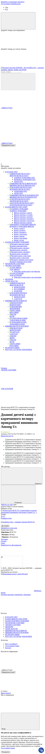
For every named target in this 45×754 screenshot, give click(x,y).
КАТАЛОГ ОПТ (11, 172)
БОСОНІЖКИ (19, 289)
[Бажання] (22, 39)
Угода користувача (8, 4)
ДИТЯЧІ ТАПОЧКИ (13, 265)
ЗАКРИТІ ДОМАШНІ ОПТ (24, 178)
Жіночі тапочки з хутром (23, 215)
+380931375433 (6, 108)
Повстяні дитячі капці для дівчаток (27, 271)
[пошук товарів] (18, 81)
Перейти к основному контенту (12, 2)
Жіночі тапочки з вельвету (24, 219)
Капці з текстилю (20, 234)
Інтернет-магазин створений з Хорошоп (16, 595)
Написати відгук (7, 436)
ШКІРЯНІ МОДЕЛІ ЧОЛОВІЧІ (17, 326)
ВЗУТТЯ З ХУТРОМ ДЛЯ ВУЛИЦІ (18, 350)
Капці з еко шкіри (20, 238)
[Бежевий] (22, 512)
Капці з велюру (19, 230)
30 (2, 516)
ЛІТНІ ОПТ (18, 181)
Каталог (18, 4)
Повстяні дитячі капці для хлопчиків (27, 277)
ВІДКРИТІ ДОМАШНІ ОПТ (25, 180)
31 (4, 516)
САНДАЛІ (18, 299)
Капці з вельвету (20, 232)
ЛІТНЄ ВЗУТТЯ (11, 281)
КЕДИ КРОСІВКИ (12, 348)
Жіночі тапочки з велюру (23, 217)
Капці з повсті (19, 228)
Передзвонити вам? (8, 145)
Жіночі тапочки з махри (23, 223)
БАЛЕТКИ (18, 291)
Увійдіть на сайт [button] (7, 505)
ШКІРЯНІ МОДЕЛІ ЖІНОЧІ (16, 301)
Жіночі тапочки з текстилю (24, 221)
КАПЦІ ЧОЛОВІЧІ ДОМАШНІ (17, 242)
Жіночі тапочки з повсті (23, 213)
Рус (6, 9)
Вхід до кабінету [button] (11, 644)
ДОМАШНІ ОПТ (20, 191)
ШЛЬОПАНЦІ (19, 287)
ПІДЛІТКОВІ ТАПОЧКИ (14, 264)
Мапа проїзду (6, 693)
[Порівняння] (18, 20)
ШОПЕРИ (9, 279)
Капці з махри (19, 236)
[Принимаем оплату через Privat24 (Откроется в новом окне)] (14, 574)
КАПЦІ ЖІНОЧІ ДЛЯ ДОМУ (16, 207)
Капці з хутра (19, 240)
